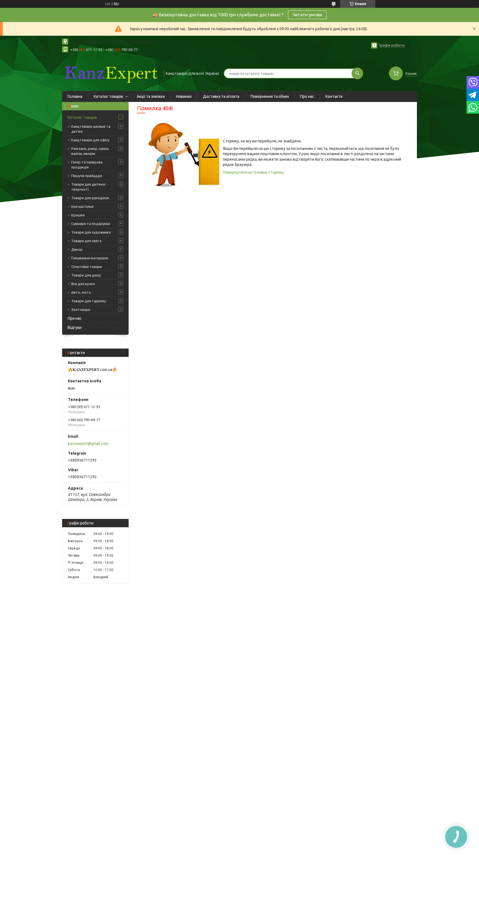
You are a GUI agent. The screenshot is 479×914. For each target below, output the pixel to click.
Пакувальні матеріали (89, 258)
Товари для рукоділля (90, 198)
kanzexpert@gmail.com (88, 443)
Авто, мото (81, 292)
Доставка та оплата (221, 96)
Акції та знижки (151, 96)
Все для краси (83, 284)
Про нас (307, 96)
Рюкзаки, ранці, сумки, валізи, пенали (90, 151)
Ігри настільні (82, 206)
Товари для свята (86, 241)
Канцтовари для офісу (90, 140)
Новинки (184, 96)
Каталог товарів (108, 96)
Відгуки (74, 327)
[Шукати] (357, 73)
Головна (75, 96)
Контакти (334, 96)
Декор (77, 249)
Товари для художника (91, 232)
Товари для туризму (88, 301)
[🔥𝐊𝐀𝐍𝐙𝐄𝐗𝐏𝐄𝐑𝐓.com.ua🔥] (110, 73)
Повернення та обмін (270, 96)
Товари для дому (86, 275)
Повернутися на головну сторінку (253, 172)
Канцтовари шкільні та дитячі (90, 128)
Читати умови (307, 14)
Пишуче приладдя (86, 176)
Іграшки (78, 215)
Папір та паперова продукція (87, 164)
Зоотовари (80, 309)
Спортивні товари (86, 266)
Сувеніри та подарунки (90, 224)
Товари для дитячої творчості (88, 186)
